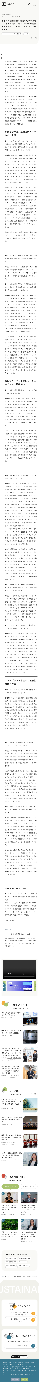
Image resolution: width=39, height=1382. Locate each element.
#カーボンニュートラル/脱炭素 (12, 34)
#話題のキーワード (24, 1258)
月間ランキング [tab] (28, 1186)
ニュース (9, 1276)
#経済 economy (10, 1265)
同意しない (15, 1379)
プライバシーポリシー (15, 1374)
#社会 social (22, 1262)
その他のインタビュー (17, 17)
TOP (3, 1276)
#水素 (26, 34)
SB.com (23, 1356)
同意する (24, 1379)
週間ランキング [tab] (10, 1186)
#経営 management (23, 1265)
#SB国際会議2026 (11, 1258)
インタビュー (6, 17)
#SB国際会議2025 (11, 1262)
